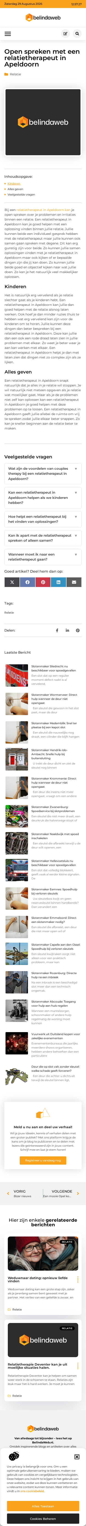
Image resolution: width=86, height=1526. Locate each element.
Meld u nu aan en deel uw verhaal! (43, 1127)
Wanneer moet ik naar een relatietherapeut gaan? (43, 557)
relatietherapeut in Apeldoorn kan (43, 210)
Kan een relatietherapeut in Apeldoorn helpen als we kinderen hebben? (43, 497)
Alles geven (16, 189)
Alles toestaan (43, 1506)
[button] (77, 1457)
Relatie (15, 74)
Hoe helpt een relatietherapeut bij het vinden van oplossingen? (43, 519)
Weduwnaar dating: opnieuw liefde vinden (38, 1279)
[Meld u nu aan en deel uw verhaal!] (43, 1113)
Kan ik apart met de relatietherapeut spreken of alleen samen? (43, 538)
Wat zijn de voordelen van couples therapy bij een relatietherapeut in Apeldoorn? (43, 473)
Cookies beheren (43, 1519)
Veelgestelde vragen (21, 194)
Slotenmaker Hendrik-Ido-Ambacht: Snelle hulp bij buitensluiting (49, 754)
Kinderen (14, 183)
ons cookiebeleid (32, 1491)
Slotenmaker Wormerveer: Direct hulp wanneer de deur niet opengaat (54, 699)
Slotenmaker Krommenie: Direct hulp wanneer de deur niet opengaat (53, 782)
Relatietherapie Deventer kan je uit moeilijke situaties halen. (37, 1366)
